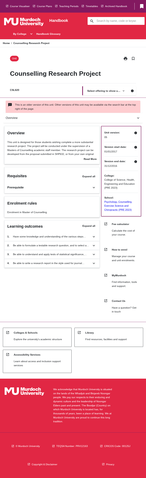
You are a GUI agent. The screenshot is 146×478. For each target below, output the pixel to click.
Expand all (88, 176)
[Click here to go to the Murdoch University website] (24, 22)
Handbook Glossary (48, 33)
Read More (90, 159)
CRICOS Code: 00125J (117, 446)
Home (6, 43)
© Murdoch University (28, 446)
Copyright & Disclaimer (44, 464)
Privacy (110, 464)
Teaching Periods (69, 6)
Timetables (92, 6)
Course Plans (44, 6)
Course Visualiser (20, 6)
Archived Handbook (116, 6)
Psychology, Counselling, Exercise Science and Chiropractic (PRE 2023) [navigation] (118, 205)
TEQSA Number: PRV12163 (72, 446)
